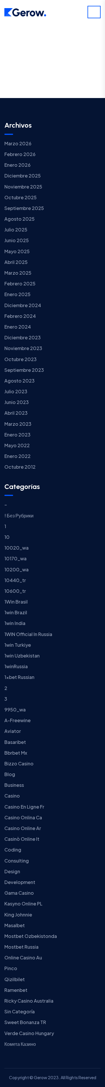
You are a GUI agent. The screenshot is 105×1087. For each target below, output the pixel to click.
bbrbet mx (15, 753)
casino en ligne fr (24, 807)
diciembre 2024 (22, 305)
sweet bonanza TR (25, 1022)
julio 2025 (15, 230)
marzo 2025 (18, 273)
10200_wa (16, 569)
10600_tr (15, 591)
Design (12, 871)
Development (19, 882)
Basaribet (15, 742)
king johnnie (18, 915)
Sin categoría (19, 1011)
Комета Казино (20, 1044)
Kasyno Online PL (23, 904)
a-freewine (17, 720)
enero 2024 (17, 327)
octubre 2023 (20, 359)
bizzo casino (19, 763)
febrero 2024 (20, 316)
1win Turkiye (17, 645)
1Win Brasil (16, 602)
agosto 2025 (19, 219)
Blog (9, 774)
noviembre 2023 (23, 348)
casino (12, 796)
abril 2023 (16, 413)
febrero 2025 (20, 283)
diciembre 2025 (22, 176)
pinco (10, 968)
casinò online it (21, 839)
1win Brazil (15, 612)
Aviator (12, 731)
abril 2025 (16, 262)
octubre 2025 (20, 197)
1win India (14, 623)
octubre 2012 (20, 467)
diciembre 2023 (22, 337)
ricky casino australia (28, 1001)
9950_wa (15, 709)
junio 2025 (16, 240)
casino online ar (22, 828)
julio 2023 (15, 391)
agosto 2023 (19, 381)
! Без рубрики (19, 515)
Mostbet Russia (21, 947)
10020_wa (16, 548)
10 (7, 537)
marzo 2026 (18, 143)
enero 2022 (17, 456)
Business (14, 785)
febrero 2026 (20, 154)
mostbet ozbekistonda (30, 936)
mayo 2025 (17, 251)
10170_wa (15, 558)
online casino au (23, 957)
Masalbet (14, 925)
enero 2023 (17, 435)
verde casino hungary (29, 1033)
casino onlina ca (23, 817)
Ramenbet (15, 990)
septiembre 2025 (24, 208)
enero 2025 (17, 294)
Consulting (16, 861)
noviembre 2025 (23, 187)
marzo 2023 (18, 424)
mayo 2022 (17, 445)
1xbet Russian (19, 677)
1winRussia (16, 666)
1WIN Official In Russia (28, 634)
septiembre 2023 (24, 370)
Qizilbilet (14, 979)
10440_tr (15, 580)
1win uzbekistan (22, 656)
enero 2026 (17, 165)
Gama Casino (19, 893)
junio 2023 (16, 402)
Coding (12, 850)
